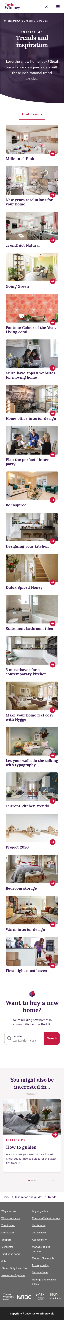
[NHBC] (24, 1297)
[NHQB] (40, 1297)
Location (18, 1036)
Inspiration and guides (28, 20)
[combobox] (32, 1038)
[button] (32, 114)
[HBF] (55, 1297)
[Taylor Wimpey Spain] (8, 1297)
